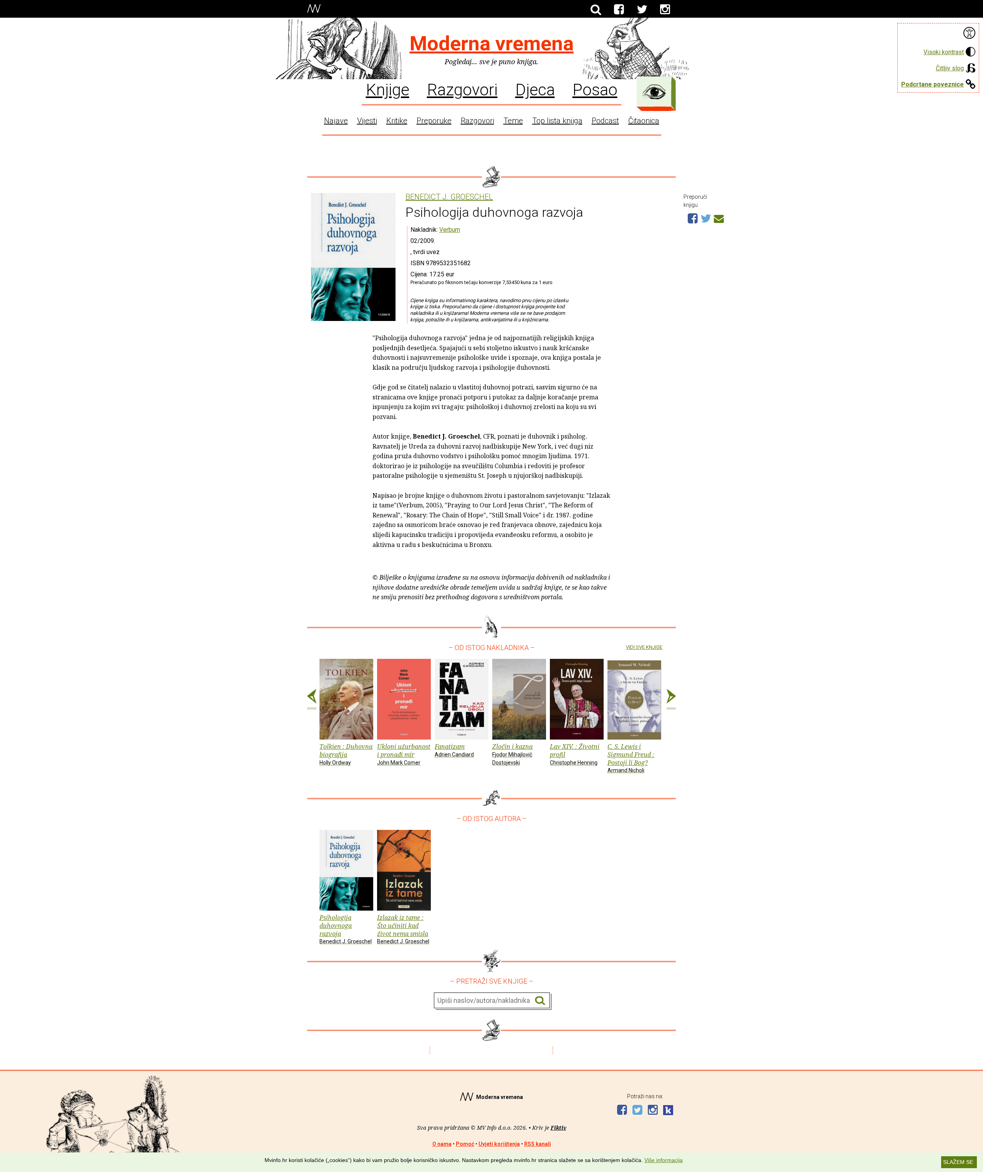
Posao (595, 89)
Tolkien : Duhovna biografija (345, 754)
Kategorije (654, 91)
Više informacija (663, 1160)
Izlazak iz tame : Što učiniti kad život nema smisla (403, 928)
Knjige (387, 89)
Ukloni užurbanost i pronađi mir (403, 754)
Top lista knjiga (557, 120)
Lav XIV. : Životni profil (574, 754)
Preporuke (434, 120)
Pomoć (465, 1144)
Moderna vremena (492, 43)
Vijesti (367, 120)
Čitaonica (643, 120)
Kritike (396, 120)
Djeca (535, 89)
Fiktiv (558, 1127)
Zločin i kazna (512, 754)
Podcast (605, 120)
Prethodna (311, 699)
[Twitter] (642, 10)
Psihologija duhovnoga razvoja (345, 928)
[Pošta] (719, 217)
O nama (442, 1144)
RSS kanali (537, 1144)
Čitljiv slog (950, 68)
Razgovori (462, 89)
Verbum (449, 229)
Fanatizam (454, 750)
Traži (540, 1000)
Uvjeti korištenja (499, 1144)
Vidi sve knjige (644, 647)
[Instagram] (665, 10)
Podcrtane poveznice (932, 84)
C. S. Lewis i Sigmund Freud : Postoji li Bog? (630, 757)
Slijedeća (671, 699)
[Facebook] (619, 10)
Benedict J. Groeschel (449, 197)
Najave (336, 120)
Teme (513, 120)
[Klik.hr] (668, 1111)
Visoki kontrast (943, 52)
